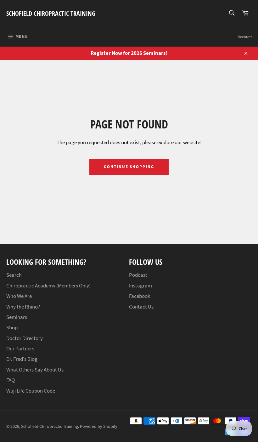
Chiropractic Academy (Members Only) (48, 285)
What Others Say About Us (35, 369)
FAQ (10, 380)
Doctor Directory (24, 338)
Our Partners (20, 348)
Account (245, 36)
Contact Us (141, 306)
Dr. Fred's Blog (21, 358)
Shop (12, 327)
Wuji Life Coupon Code (30, 390)
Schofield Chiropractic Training (50, 13)
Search (14, 274)
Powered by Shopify (98, 426)
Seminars (16, 317)
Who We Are (19, 295)
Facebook (139, 295)
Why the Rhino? (23, 306)
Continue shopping (129, 166)
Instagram (140, 285)
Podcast (138, 274)
